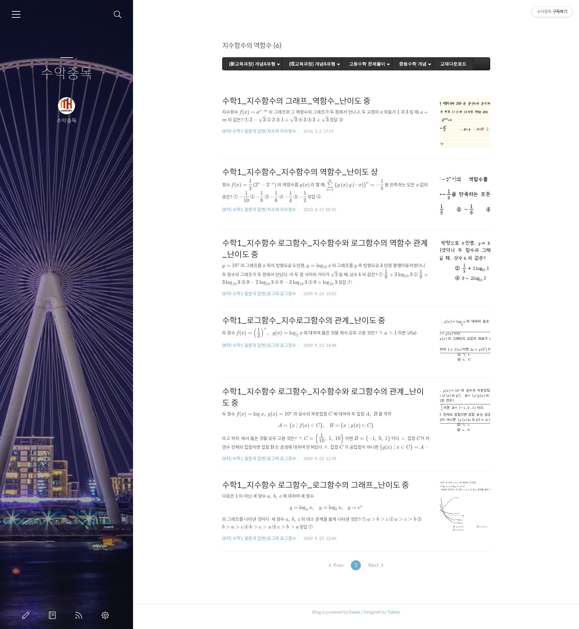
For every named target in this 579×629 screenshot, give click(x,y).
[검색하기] (118, 14)
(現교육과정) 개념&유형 (312, 63)
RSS (80, 615)
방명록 (54, 615)
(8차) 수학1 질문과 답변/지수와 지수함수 (259, 131)
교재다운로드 (453, 63)
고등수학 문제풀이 (367, 63)
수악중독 (67, 74)
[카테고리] (16, 14)
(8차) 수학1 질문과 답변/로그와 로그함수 (259, 294)
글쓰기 (27, 615)
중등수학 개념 (413, 63)
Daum (354, 612)
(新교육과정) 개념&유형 (252, 63)
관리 (107, 615)
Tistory (393, 612)
